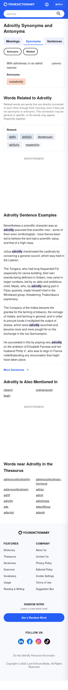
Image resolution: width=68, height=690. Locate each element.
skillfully (14, 145)
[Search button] (58, 13)
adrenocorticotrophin (17, 479)
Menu (59, 4)
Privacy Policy (44, 563)
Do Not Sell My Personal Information (34, 655)
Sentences (54, 41)
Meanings (13, 41)
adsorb (40, 512)
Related (30, 51)
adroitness (42, 501)
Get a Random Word (34, 617)
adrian (40, 489)
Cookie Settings (45, 576)
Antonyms (12, 51)
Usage (7, 582)
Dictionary (9, 550)
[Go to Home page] (19, 4)
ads (6, 507)
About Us (41, 550)
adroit (39, 495)
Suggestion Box (45, 589)
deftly (12, 137)
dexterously (45, 137)
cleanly (8, 390)
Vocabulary (10, 576)
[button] (47, 4)
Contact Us (42, 556)
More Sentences (14, 370)
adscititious (43, 507)
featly (7, 395)
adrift (7, 495)
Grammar (9, 569)
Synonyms (33, 41)
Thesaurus (10, 556)
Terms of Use (43, 582)
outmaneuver (44, 390)
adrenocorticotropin (16, 489)
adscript (9, 512)
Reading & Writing (14, 589)
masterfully (33, 145)
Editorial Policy (44, 569)
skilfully (27, 137)
